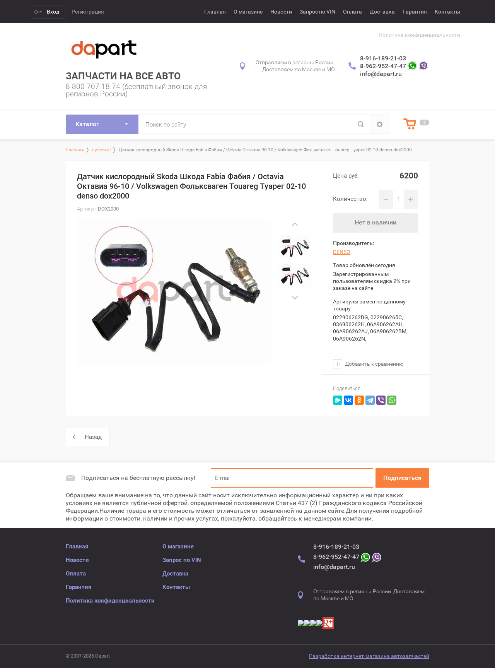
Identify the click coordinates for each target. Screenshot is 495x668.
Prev (294, 224)
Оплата (352, 12)
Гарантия (415, 12)
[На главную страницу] (104, 48)
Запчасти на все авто (123, 76)
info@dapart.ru (381, 73)
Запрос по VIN (317, 12)
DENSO (341, 252)
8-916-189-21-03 (383, 58)
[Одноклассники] (359, 400)
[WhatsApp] (391, 400)
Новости (281, 12)
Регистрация (88, 12)
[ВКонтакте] (348, 400)
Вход (53, 12)
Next (294, 298)
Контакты (447, 12)
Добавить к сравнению (373, 364)
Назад (93, 436)
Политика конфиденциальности (419, 35)
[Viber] (381, 400)
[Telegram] (370, 400)
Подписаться (402, 477)
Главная (215, 12)
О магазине (248, 12)
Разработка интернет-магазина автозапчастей (369, 656)
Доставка (382, 12)
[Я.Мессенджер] (337, 400)
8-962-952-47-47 (383, 66)
